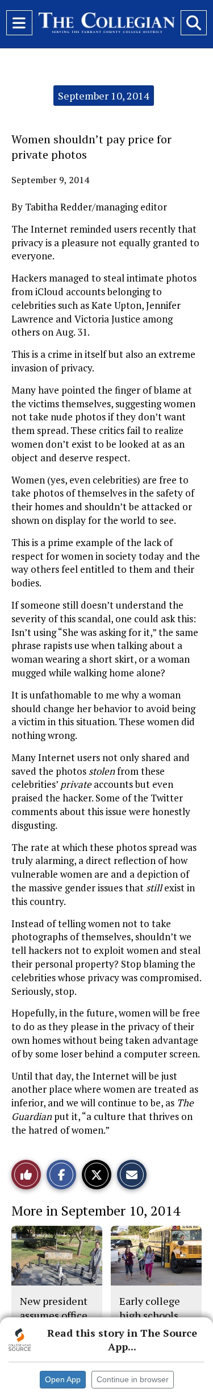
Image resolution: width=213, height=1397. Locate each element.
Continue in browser (133, 1379)
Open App (63, 1379)
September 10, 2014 (103, 95)
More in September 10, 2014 (95, 1210)
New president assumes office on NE (53, 1315)
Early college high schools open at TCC (149, 1315)
